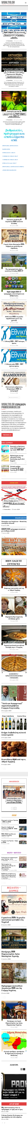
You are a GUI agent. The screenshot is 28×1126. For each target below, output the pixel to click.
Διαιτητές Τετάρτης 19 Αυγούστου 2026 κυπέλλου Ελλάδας (14, 221)
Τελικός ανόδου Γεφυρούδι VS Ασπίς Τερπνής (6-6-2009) (17, 468)
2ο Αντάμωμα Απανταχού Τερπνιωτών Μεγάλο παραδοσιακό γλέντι (14, 74)
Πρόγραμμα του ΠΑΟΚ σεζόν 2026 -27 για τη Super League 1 (14, 1092)
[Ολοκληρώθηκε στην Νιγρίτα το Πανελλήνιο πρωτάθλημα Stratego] (14, 792)
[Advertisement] (14, 190)
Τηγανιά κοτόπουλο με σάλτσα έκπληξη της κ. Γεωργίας (14, 646)
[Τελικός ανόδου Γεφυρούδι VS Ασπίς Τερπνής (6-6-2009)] (5, 469)
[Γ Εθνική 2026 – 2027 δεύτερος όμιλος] (14, 333)
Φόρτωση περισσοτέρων (13, 397)
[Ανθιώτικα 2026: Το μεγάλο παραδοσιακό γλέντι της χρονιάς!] (14, 309)
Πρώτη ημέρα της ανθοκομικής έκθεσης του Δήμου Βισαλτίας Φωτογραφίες (8, 866)
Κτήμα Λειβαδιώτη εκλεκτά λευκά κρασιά (13, 733)
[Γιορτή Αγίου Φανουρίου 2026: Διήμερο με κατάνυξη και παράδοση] (14, 236)
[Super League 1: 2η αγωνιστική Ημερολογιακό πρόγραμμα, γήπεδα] (14, 22)
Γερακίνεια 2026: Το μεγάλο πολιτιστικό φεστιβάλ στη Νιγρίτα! (13, 919)
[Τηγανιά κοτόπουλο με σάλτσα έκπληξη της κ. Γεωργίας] (14, 635)
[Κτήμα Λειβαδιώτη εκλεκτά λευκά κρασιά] (14, 722)
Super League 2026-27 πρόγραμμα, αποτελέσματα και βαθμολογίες (14, 294)
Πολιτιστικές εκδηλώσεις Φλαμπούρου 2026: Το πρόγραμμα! (14, 389)
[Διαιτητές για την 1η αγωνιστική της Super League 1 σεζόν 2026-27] (14, 101)
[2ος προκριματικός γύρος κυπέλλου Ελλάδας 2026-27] (14, 261)
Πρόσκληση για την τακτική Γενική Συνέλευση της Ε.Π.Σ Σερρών (17, 458)
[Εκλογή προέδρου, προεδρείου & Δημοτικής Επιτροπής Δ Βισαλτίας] (14, 1041)
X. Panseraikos (9, 40)
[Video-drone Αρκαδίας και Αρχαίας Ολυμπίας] (23, 835)
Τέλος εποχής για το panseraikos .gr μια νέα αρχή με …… (14, 503)
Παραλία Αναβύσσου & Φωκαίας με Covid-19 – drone (9, 827)
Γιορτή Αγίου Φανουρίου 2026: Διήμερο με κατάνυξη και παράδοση (14, 246)
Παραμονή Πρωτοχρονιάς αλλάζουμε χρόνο (14, 618)
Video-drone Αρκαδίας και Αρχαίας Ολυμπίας (8, 834)
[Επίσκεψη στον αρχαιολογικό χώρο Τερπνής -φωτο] (23, 858)
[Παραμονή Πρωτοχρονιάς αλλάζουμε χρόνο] (14, 606)
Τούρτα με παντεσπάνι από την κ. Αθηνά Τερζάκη (14, 589)
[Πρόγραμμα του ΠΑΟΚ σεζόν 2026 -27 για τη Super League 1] (14, 1083)
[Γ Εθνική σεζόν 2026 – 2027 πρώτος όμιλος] (14, 356)
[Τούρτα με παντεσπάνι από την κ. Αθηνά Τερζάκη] (14, 578)
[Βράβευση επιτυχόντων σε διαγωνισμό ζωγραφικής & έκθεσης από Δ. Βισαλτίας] (23, 875)
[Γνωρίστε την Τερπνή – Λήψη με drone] (23, 842)
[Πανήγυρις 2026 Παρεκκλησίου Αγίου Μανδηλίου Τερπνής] (14, 939)
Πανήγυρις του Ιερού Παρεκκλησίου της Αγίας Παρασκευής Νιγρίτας (14, 1023)
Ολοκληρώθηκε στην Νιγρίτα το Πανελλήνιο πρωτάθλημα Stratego (14, 800)
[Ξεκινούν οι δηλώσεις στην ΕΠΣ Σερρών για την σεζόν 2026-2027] (5, 448)
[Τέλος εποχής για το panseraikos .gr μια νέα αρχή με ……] (14, 493)
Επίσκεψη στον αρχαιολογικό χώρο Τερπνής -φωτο (9, 858)
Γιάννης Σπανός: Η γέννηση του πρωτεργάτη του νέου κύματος (12, 1116)
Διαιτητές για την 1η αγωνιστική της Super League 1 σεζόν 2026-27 (14, 113)
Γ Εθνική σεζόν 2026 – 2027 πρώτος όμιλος (14, 365)
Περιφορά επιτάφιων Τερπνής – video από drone (9, 821)
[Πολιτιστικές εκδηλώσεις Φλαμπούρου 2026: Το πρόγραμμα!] (14, 379)
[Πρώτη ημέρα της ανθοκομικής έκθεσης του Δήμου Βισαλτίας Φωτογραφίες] (23, 865)
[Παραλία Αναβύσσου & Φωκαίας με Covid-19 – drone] (23, 828)
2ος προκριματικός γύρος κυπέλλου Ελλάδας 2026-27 (14, 270)
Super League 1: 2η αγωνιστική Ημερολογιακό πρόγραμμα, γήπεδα (14, 34)
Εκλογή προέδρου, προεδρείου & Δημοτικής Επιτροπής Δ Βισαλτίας (14, 1053)
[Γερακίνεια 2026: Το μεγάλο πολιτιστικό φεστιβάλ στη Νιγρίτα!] (14, 905)
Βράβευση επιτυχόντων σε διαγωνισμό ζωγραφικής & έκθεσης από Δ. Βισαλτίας (8, 875)
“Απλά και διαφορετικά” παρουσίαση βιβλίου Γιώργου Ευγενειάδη (12, 705)
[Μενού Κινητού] (26, 3)
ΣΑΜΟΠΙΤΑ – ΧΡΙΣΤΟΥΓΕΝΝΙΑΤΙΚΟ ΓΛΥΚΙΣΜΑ (14, 676)
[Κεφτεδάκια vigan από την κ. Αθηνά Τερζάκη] (14, 749)
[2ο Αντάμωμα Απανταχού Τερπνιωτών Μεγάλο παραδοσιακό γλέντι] (14, 61)
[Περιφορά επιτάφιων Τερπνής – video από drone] (23, 821)
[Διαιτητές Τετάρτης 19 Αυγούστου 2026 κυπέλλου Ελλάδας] (14, 212)
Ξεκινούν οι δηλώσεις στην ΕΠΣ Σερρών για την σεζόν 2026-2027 (17, 448)
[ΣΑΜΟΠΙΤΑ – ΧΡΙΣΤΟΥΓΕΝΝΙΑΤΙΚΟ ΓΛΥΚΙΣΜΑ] (14, 664)
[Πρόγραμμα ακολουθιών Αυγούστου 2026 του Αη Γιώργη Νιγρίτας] (14, 973)
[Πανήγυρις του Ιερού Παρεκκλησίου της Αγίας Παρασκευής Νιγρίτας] (14, 1011)
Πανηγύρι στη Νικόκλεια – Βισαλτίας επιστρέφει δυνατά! (14, 522)
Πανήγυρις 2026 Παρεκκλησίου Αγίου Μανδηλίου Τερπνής (10, 953)
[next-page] (5, 476)
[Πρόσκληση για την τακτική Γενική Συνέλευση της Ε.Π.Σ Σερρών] (5, 458)
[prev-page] (2, 476)
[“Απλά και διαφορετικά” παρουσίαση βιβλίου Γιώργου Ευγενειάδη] (14, 693)
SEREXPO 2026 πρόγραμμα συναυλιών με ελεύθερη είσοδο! (13, 530)
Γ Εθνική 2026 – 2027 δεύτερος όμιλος (14, 342)
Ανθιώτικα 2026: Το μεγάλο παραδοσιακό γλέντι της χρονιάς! (14, 318)
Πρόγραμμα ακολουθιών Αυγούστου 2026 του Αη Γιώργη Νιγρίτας (12, 988)
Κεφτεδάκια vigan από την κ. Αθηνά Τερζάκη (13, 760)
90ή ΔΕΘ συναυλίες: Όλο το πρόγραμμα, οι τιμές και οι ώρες (12, 1108)
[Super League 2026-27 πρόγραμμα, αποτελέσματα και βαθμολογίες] (14, 284)
